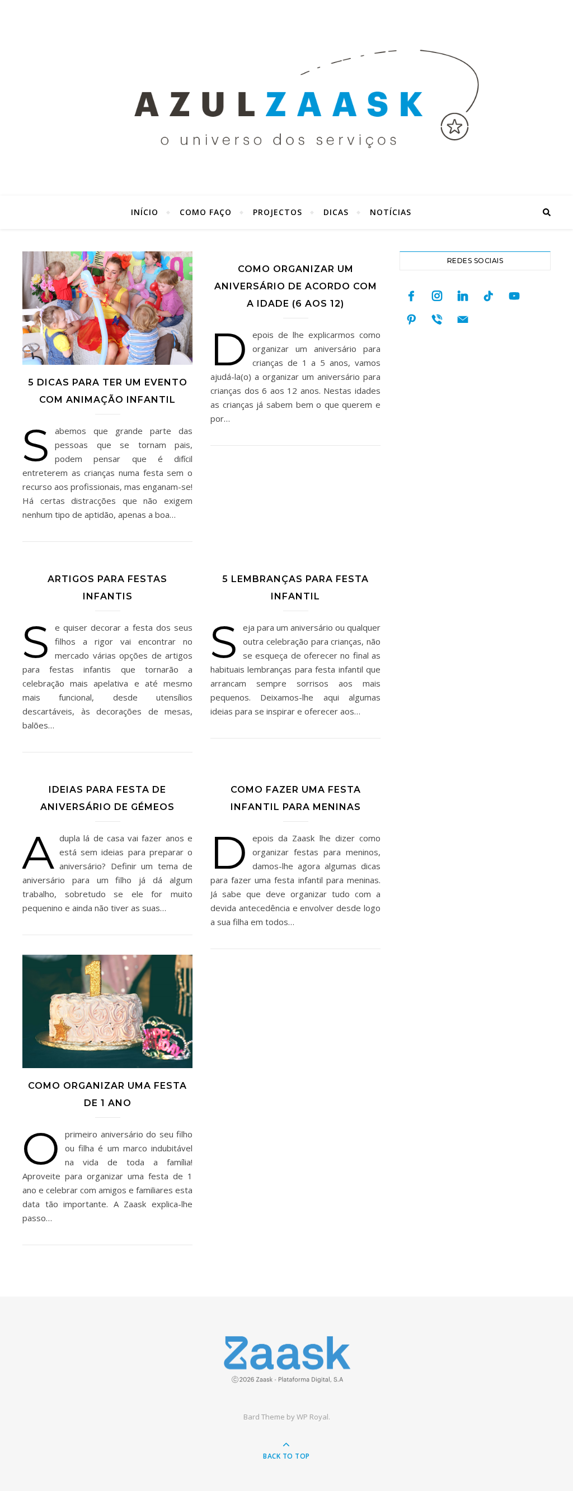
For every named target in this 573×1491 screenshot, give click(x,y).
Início (144, 212)
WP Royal (312, 1417)
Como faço (206, 212)
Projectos (277, 212)
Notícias (390, 212)
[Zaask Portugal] (286, 1359)
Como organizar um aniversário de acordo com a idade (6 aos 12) (295, 286)
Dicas (336, 212)
